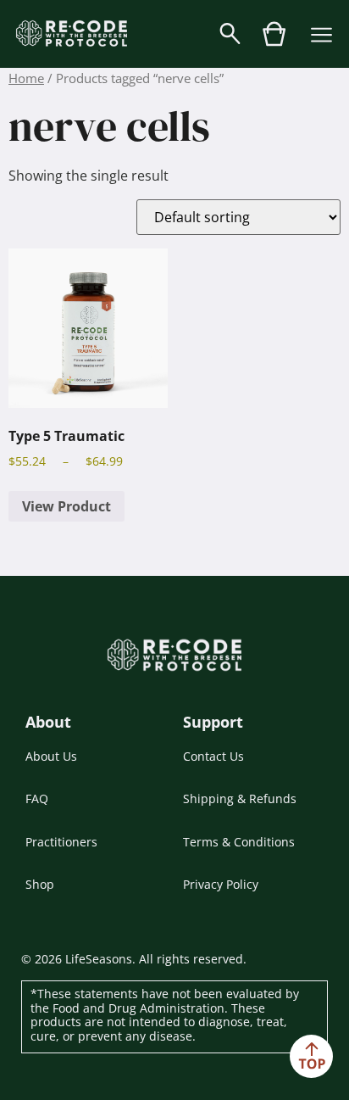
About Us (51, 756)
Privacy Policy (220, 884)
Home (26, 78)
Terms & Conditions (239, 842)
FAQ (36, 798)
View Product (66, 506)
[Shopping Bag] (274, 42)
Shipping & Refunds (239, 798)
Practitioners (61, 842)
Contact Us (213, 756)
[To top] (311, 1056)
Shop (39, 884)
